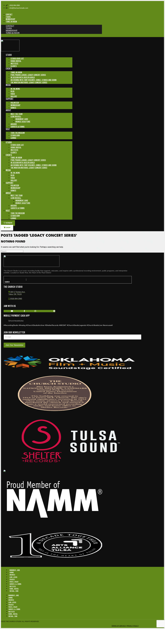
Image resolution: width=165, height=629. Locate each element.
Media (8, 85)
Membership (15, 105)
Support (9, 99)
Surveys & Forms (18, 127)
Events (9, 69)
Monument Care (21, 119)
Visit (8, 129)
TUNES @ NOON (11, 22)
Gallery (14, 96)
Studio (9, 55)
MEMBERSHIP (10, 19)
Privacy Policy (133, 626)
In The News (15, 89)
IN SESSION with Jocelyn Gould (23, 77)
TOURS (8, 17)
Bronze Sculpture (22, 122)
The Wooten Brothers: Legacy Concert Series (29, 83)
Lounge (13, 138)
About (8, 110)
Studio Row (15, 135)
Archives (12, 574)
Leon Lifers (13, 577)
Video (13, 94)
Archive (14, 124)
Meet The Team (16, 114)
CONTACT (9, 14)
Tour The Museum (18, 133)
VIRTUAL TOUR (14, 591)
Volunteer (15, 103)
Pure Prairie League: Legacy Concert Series (28, 75)
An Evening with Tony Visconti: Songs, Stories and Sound (34, 80)
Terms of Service (118, 626)
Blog (12, 91)
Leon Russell (16, 117)
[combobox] (15, 280)
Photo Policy (14, 581)
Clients (14, 66)
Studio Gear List (17, 58)
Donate (13, 108)
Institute (14, 64)
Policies (12, 579)
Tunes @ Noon (16, 72)
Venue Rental (16, 61)
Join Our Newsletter (14, 345)
